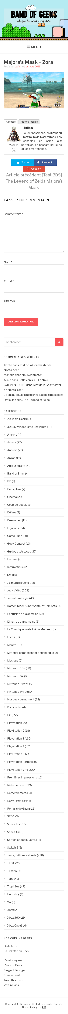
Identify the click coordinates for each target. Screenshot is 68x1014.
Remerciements (17, 793)
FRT (44, 1007)
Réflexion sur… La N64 (33, 380)
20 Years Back (16, 419)
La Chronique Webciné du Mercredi (29, 629)
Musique (12, 660)
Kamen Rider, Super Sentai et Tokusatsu (32, 606)
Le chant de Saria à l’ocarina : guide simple (30, 394)
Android (12, 450)
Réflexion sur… (16, 785)
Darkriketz (10, 946)
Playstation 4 (15, 746)
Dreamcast (14, 520)
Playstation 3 (15, 738)
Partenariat (14, 707)
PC (9, 715)
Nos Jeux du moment (20, 699)
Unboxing (13, 894)
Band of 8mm (16, 473)
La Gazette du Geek (16, 951)
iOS (9, 575)
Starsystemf (12, 975)
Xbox (10, 910)
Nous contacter (32, 375)
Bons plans (14, 489)
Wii (9, 902)
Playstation (14, 723)
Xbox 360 (13, 917)
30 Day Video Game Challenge (26, 427)
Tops (10, 878)
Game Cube (14, 536)
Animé (11, 458)
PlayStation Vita (17, 769)
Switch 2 (12, 847)
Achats (11, 442)
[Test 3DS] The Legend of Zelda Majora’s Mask (34, 181)
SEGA (11, 816)
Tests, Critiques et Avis (21, 855)
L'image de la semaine (21, 621)
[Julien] (13, 140)
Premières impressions (22, 777)
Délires (11, 512)
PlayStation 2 (15, 730)
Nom (8, 262)
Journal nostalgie (18, 598)
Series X (12, 832)
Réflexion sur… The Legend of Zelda (27, 400)
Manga (11, 645)
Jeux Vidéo (14, 590)
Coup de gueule (17, 504)
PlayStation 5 (16, 754)
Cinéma (12, 497)
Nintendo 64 (15, 676)
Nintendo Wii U (17, 691)
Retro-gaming (16, 801)
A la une (12, 434)
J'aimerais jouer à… (19, 582)
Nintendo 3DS (16, 668)
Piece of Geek (13, 965)
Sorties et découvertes (22, 840)
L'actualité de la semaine (22, 614)
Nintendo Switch (18, 684)
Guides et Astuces (19, 551)
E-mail (9, 281)
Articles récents (29, 121)
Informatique (15, 567)
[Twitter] (14, 150)
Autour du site (16, 466)
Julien (18, 66)
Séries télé (14, 824)
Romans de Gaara (18, 808)
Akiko (7, 380)
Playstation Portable (20, 762)
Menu (36, 47)
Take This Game (14, 980)
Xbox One (13, 925)
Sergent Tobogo (14, 970)
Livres (11, 637)
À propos (11, 121)
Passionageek (13, 960)
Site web (9, 300)
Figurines (13, 528)
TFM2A (12, 871)
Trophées (13, 886)
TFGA (11, 863)
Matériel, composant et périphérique (30, 653)
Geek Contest (16, 543)
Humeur (12, 559)
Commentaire (13, 214)
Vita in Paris (11, 985)
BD (9, 481)
